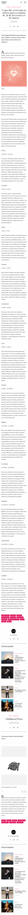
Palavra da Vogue (16, 7)
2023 (22, 619)
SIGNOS (19, 615)
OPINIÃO (4, 619)
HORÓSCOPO (5, 615)
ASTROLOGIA (5, 617)
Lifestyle (20, 653)
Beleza (16, 653)
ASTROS (13, 615)
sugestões (5, 822)
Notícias (17, 668)
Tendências (16, 715)
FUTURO (13, 617)
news (9, 621)
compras (12, 822)
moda (14, 820)
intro (3, 621)
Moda (10, 715)
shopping (20, 822)
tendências (22, 820)
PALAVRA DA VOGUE (13, 619)
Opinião (9, 7)
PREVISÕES (20, 617)
